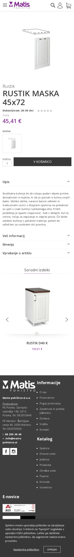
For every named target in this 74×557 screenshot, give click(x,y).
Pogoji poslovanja (50, 403)
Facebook (6, 451)
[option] (12, 143)
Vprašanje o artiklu (17, 253)
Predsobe (45, 465)
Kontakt (44, 429)
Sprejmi (52, 549)
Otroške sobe (48, 470)
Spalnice (44, 448)
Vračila (44, 424)
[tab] (37, 182)
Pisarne (44, 476)
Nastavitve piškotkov (26, 549)
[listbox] (37, 144)
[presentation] (7, 320)
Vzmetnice (46, 487)
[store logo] (19, 5)
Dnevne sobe (47, 453)
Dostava (44, 418)
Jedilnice (44, 459)
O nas (43, 392)
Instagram (13, 451)
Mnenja (8, 244)
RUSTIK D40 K (37, 343)
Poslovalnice (47, 397)
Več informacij (14, 236)
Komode (45, 482)
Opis (6, 182)
